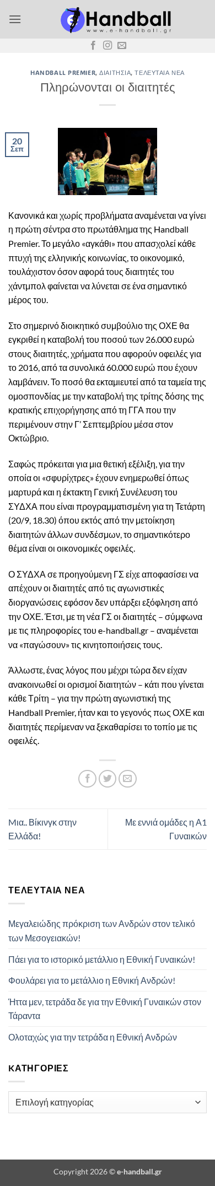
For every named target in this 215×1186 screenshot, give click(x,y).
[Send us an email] (121, 46)
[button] (15, 19)
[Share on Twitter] (108, 779)
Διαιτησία (115, 72)
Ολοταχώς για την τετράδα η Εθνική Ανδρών (92, 1037)
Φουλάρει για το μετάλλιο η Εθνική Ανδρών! (91, 980)
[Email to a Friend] (128, 779)
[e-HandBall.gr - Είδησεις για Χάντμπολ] (114, 19)
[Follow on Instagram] (107, 46)
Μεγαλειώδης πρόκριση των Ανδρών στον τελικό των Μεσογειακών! (101, 930)
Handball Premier (62, 72)
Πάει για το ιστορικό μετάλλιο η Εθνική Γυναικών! (101, 959)
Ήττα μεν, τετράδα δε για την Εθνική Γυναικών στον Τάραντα (104, 1008)
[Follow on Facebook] (93, 46)
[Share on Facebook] (87, 779)
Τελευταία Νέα (159, 72)
